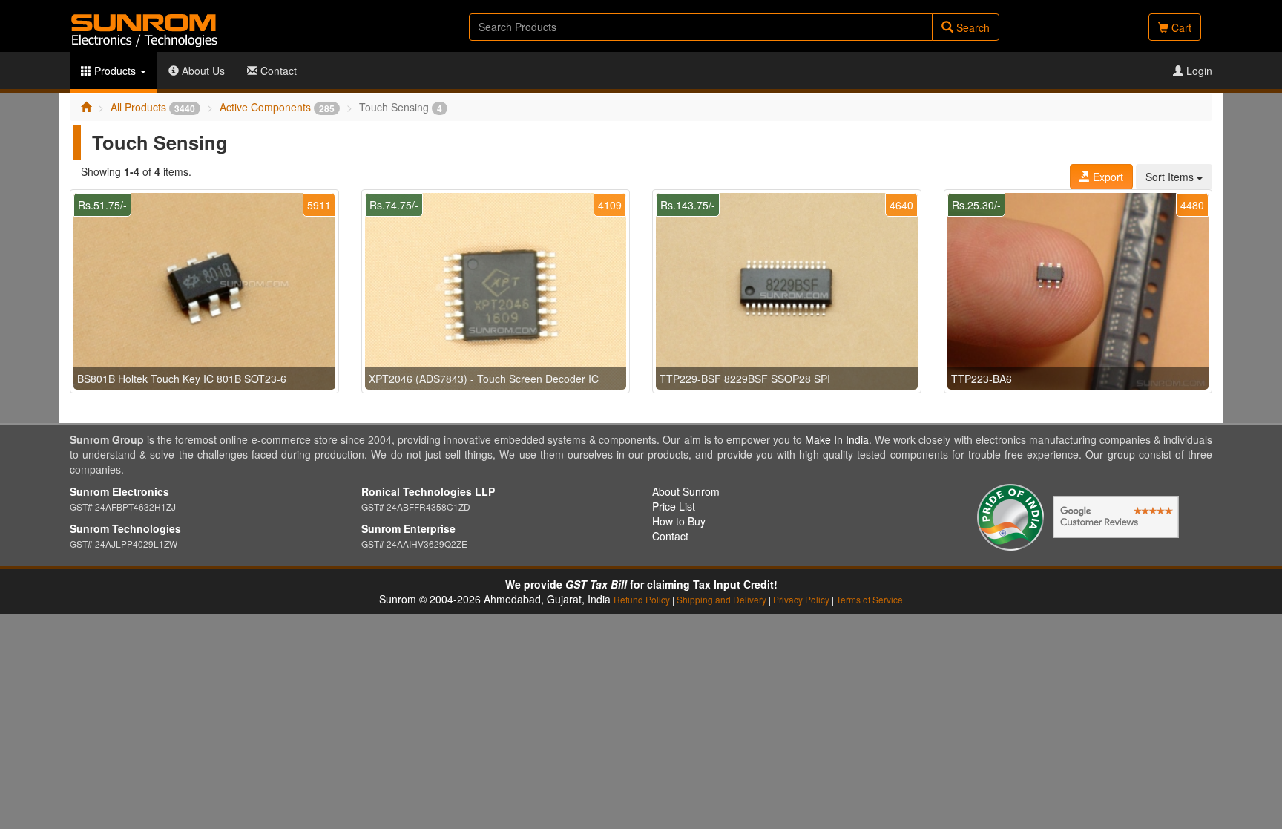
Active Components (277, 106)
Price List (673, 506)
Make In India (837, 439)
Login (1197, 70)
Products (115, 70)
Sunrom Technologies (125, 528)
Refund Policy (642, 599)
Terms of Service (869, 599)
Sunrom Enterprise (408, 528)
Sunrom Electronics (119, 491)
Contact (277, 70)
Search (971, 27)
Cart (1179, 27)
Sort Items (1171, 176)
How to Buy (679, 521)
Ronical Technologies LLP (428, 491)
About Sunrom (686, 491)
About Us (202, 70)
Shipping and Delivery (721, 599)
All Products (153, 106)
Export (1106, 176)
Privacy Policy (801, 599)
